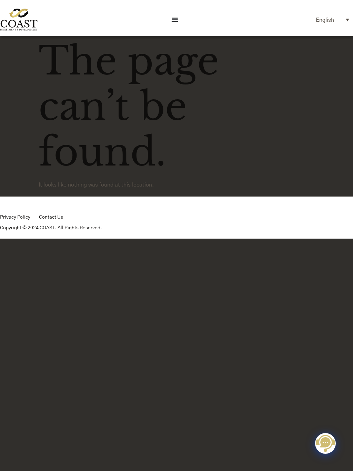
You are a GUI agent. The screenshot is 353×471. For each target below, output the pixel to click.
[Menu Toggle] (174, 19)
